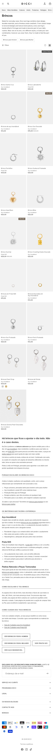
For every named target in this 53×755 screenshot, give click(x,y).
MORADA (5, 713)
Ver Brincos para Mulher (16, 643)
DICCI (29, 739)
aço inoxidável (12, 449)
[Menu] (3, 4)
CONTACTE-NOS (8, 707)
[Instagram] (26, 749)
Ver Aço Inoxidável (13, 650)
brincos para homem (36, 502)
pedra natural (6, 454)
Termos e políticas (26, 744)
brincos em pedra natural (10, 572)
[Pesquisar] (8, 3)
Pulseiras (35, 10)
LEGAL (4, 693)
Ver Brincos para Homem (16, 636)
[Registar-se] (47, 673)
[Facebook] (22, 749)
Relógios (43, 10)
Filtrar (7, 45)
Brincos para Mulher (26, 40)
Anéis (28, 10)
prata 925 (11, 451)
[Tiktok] (30, 749)
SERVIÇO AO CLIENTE (10, 682)
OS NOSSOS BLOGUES (10, 702)
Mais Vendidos (12, 10)
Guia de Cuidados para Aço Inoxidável (17, 625)
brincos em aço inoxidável (30, 523)
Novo (4, 10)
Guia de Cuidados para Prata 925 (15, 627)
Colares (22, 10)
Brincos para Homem (10, 40)
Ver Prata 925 (41, 643)
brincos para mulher (8, 504)
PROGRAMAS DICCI (9, 688)
